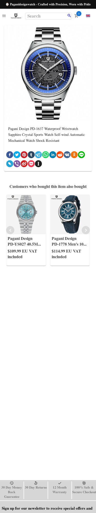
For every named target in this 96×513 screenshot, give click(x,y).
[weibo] (24, 164)
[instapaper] (38, 164)
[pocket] (31, 164)
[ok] (74, 155)
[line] (81, 155)
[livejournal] (9, 164)
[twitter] (16, 155)
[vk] (67, 155)
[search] (69, 16)
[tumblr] (31, 155)
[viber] (16, 164)
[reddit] (59, 155)
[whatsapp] (45, 155)
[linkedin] (52, 155)
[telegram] (38, 155)
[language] (88, 16)
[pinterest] (24, 155)
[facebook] (9, 155)
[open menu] (4, 16)
